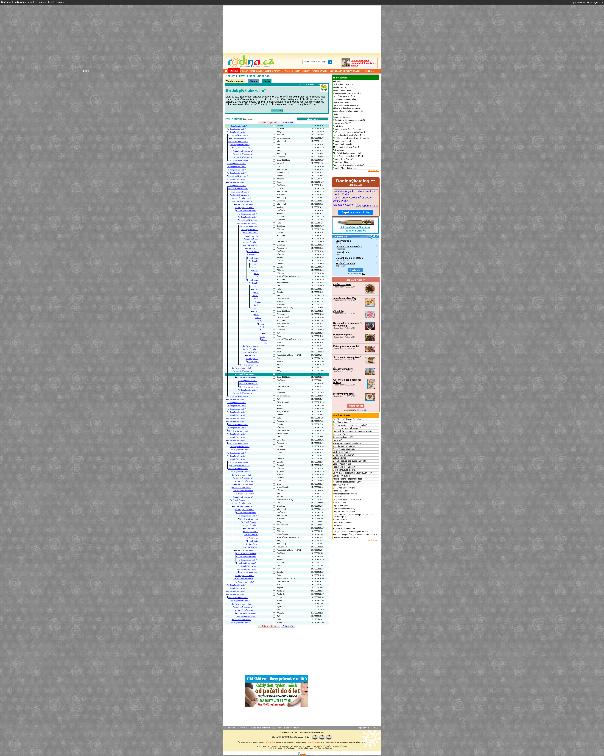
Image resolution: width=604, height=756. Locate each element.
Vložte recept (355, 405)
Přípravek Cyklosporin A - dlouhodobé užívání (352, 431)
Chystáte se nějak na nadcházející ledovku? (352, 138)
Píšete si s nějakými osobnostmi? (347, 108)
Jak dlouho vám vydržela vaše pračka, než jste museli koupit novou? (353, 516)
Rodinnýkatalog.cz (23, 2)
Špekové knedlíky (342, 369)
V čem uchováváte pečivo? (344, 470)
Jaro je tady (338, 126)
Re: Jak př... (253, 261)
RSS (376, 728)
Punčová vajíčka (342, 334)
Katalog (315, 71)
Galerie (324, 71)
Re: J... (256, 274)
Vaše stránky (336, 71)
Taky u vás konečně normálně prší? (348, 111)
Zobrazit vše (288, 123)
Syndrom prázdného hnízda (345, 494)
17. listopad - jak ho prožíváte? (346, 147)
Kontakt (243, 728)
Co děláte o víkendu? (342, 422)
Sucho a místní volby (342, 452)
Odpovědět (277, 111)
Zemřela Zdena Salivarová (344, 168)
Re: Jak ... (254, 264)
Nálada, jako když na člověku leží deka (349, 135)
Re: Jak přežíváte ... (250, 233)
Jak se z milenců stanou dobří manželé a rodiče (363, 63)
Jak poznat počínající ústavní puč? (347, 500)
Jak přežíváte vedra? (239, 126)
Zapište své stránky (355, 212)
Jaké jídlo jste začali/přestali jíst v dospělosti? (352, 532)
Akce (287, 71)
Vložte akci (355, 270)
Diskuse (234, 71)
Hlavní (242, 76)
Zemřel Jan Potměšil (341, 117)
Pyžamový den (339, 150)
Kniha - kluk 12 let (340, 491)
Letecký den (342, 252)
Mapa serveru (363, 728)
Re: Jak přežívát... (251, 236)
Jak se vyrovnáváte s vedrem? (346, 105)
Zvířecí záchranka (340, 520)
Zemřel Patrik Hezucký (342, 144)
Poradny (306, 71)
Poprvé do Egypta (340, 506)
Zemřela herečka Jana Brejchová (347, 129)
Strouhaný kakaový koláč (347, 357)
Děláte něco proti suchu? (343, 84)
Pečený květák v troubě (346, 346)
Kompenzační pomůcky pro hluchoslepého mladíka (355, 535)
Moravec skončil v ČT (342, 123)
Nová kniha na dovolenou (344, 449)
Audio (260, 71)
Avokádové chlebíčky (344, 298)
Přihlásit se (579, 2)
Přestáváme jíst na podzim (344, 467)
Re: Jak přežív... (252, 248)
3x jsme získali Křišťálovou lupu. (291, 737)
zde (363, 274)
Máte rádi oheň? (340, 503)
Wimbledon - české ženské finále (347, 537)
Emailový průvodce (352, 71)
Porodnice (278, 71)
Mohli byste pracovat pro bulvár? (347, 93)
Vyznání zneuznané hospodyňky (347, 443)
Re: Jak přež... (253, 252)
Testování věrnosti (340, 485)
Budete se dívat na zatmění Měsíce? (348, 165)
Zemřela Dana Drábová (343, 159)
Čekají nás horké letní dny (344, 96)
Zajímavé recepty (356, 280)
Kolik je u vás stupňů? (342, 102)
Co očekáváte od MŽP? (343, 437)
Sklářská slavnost (345, 263)
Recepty (296, 71)
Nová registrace (595, 2)
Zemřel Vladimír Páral (342, 90)
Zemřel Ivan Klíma (340, 162)
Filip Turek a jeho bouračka (344, 99)
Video (252, 71)
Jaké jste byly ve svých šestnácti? (347, 428)
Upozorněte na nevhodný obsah (289, 728)
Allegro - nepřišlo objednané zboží (347, 479)
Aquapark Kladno (343, 204)
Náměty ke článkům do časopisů (347, 419)
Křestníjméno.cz (56, 2)
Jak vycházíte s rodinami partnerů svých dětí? (352, 473)
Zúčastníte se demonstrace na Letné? (349, 120)
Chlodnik (338, 311)
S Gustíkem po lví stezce (349, 258)
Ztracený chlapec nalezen (344, 141)
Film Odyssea (339, 497)
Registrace (369, 71)
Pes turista (337, 526)
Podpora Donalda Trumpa (344, 512)
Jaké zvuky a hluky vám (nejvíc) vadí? (349, 132)
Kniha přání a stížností (260, 728)
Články (244, 71)
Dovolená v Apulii (340, 434)
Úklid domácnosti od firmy (344, 509)
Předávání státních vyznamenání (347, 153)
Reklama (231, 728)
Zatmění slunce (339, 87)
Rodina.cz (6, 2)
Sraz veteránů (343, 241)
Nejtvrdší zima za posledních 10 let (348, 156)
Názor (267, 81)
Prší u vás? (337, 81)
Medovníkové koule (344, 393)
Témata (253, 81)
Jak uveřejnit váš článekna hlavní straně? (355, 229)
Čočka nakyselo (342, 284)
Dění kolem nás (259, 76)
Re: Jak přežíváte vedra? (236, 129)
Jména (268, 71)
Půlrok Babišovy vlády (342, 523)
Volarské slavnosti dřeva (349, 246)
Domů (226, 71)
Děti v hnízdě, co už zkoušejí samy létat (349, 461)
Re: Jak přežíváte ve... (249, 230)
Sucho (335, 114)
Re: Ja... (255, 270)
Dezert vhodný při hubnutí (344, 446)
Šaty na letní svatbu (341, 476)
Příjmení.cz (40, 2)
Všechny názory (234, 81)
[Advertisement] (277, 651)
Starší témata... (373, 171)
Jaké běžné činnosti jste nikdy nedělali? (350, 425)
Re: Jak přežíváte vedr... (248, 220)
